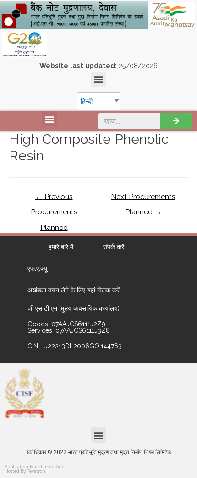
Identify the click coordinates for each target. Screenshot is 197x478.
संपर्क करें (113, 246)
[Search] (176, 121)
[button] (98, 79)
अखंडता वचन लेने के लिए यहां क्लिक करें (73, 290)
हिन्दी (87, 101)
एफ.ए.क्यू (37, 268)
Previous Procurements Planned (54, 198)
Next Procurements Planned (143, 198)
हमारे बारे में (61, 246)
